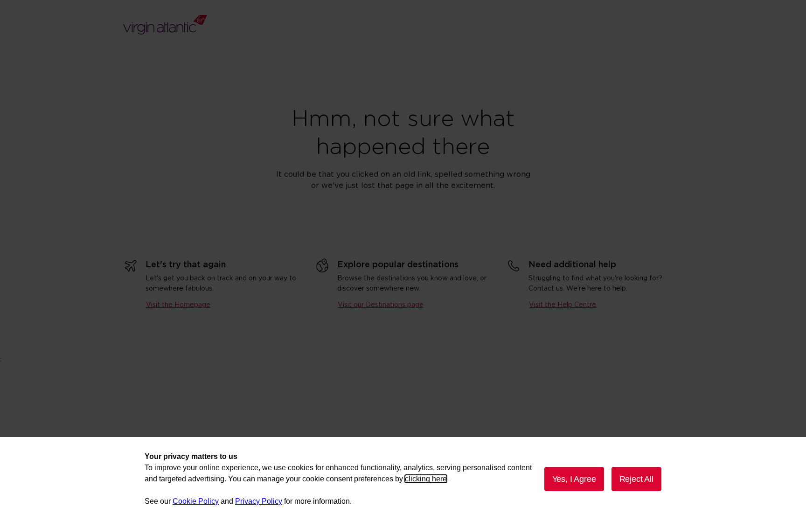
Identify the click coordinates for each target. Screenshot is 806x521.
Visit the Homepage (178, 305)
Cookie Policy (196, 501)
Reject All (636, 479)
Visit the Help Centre (562, 305)
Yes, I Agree (574, 479)
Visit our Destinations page (381, 305)
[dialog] (403, 479)
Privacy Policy (258, 501)
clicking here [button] (426, 479)
